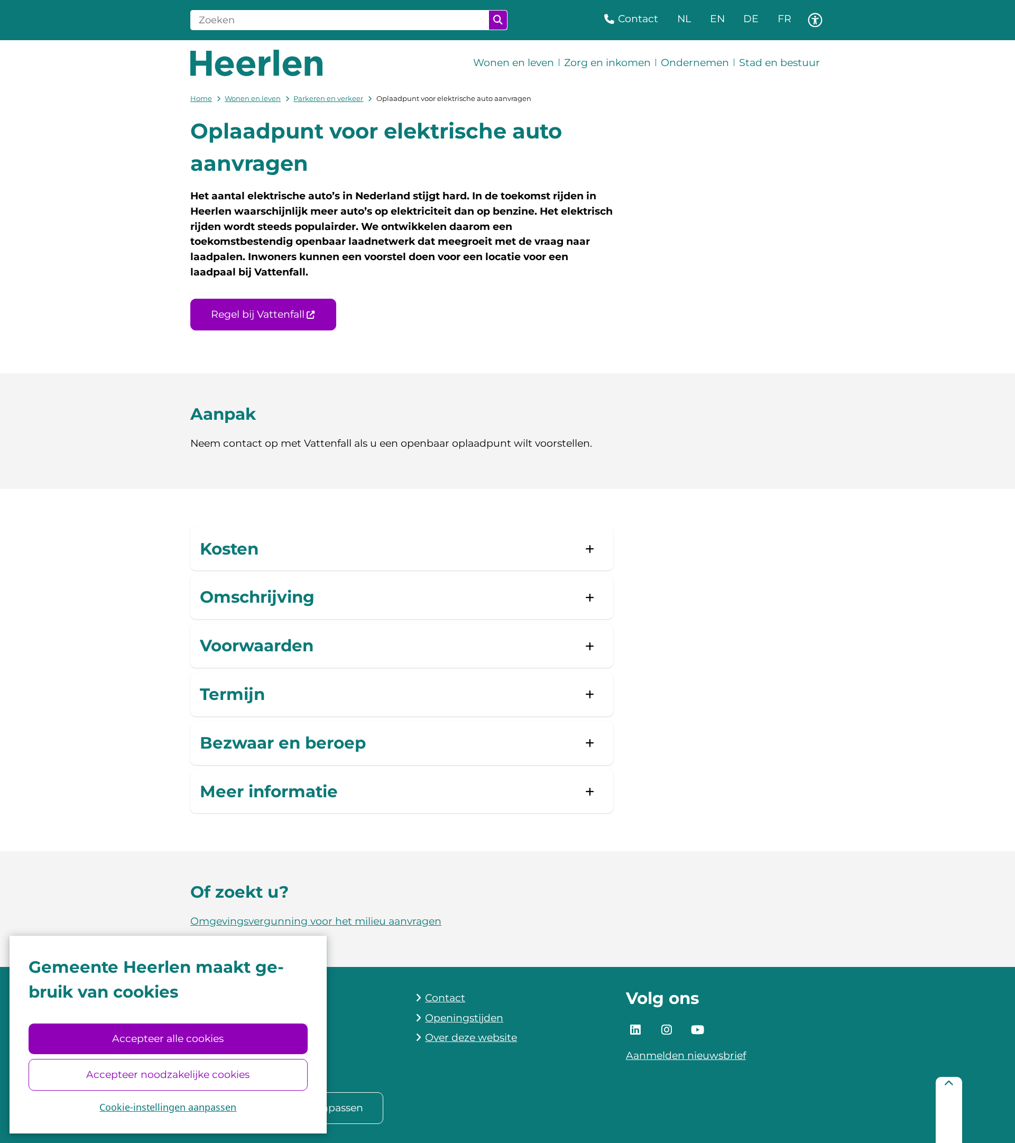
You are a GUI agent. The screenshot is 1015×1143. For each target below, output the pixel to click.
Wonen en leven (253, 98)
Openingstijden (464, 1018)
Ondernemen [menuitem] (695, 63)
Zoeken (498, 20)
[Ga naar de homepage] (256, 63)
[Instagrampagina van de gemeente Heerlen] (666, 1029)
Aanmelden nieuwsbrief (686, 1055)
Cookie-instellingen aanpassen (167, 1107)
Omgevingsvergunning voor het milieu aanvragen (315, 921)
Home (201, 98)
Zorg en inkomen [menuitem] (607, 63)
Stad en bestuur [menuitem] (779, 63)
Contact (445, 998)
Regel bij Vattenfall (257, 314)
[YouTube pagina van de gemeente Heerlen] (697, 1029)
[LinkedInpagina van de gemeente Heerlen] (635, 1029)
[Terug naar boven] (949, 1110)
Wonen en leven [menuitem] (513, 63)
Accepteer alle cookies (168, 1039)
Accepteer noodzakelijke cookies (168, 1074)
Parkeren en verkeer (328, 98)
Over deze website (471, 1037)
